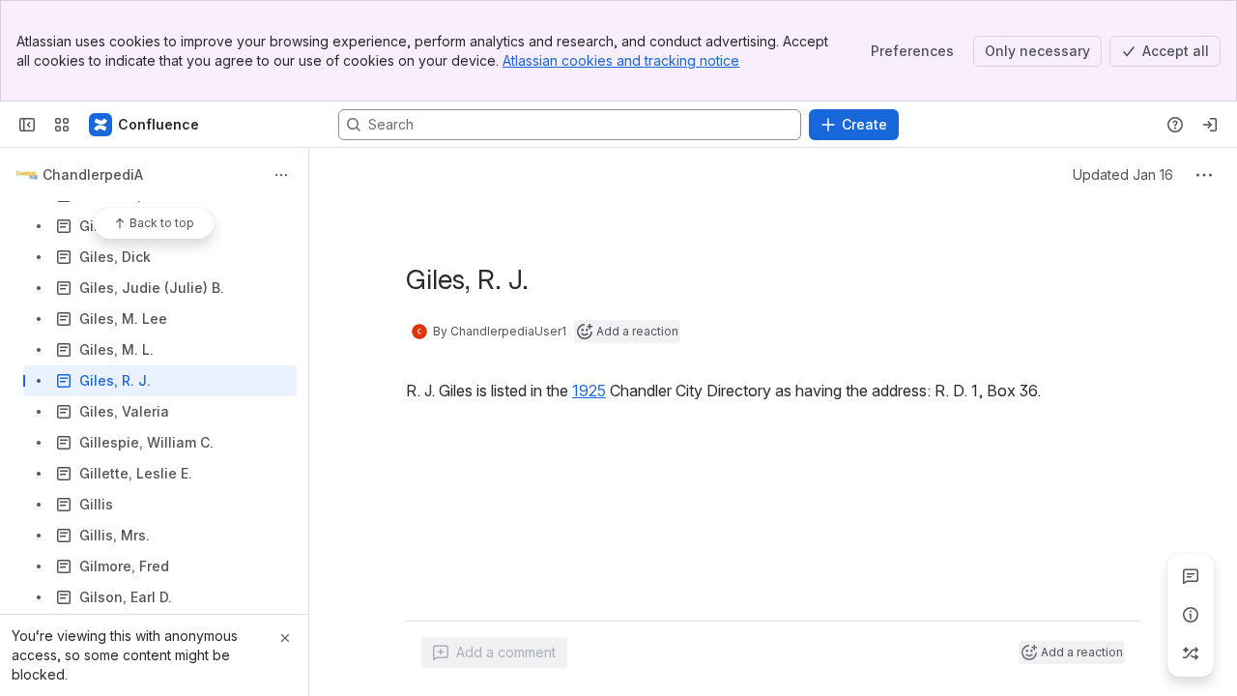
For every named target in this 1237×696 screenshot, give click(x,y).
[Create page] (1190, 653)
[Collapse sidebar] (27, 124)
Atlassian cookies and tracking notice (621, 60)
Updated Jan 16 (1123, 174)
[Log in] (1209, 124)
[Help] (1175, 124)
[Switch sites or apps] (61, 124)
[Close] (285, 638)
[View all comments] (1190, 576)
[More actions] (281, 175)
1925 (589, 390)
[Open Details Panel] (1190, 614)
